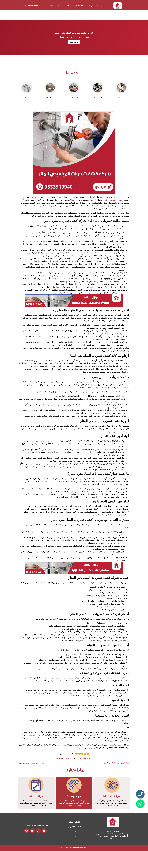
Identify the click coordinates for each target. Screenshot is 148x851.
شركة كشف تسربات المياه (112, 200)
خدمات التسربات (61, 758)
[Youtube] (26, 830)
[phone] (140, 794)
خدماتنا (80, 6)
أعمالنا (69, 6)
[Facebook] (44, 830)
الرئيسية (100, 6)
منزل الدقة (64, 847)
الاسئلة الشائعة (74, 822)
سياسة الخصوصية (74, 827)
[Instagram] (38, 830)
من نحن (90, 6)
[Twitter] (32, 830)
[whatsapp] (140, 803)
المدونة (60, 6)
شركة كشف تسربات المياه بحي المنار (74, 32)
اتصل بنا (50, 6)
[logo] (117, 5)
